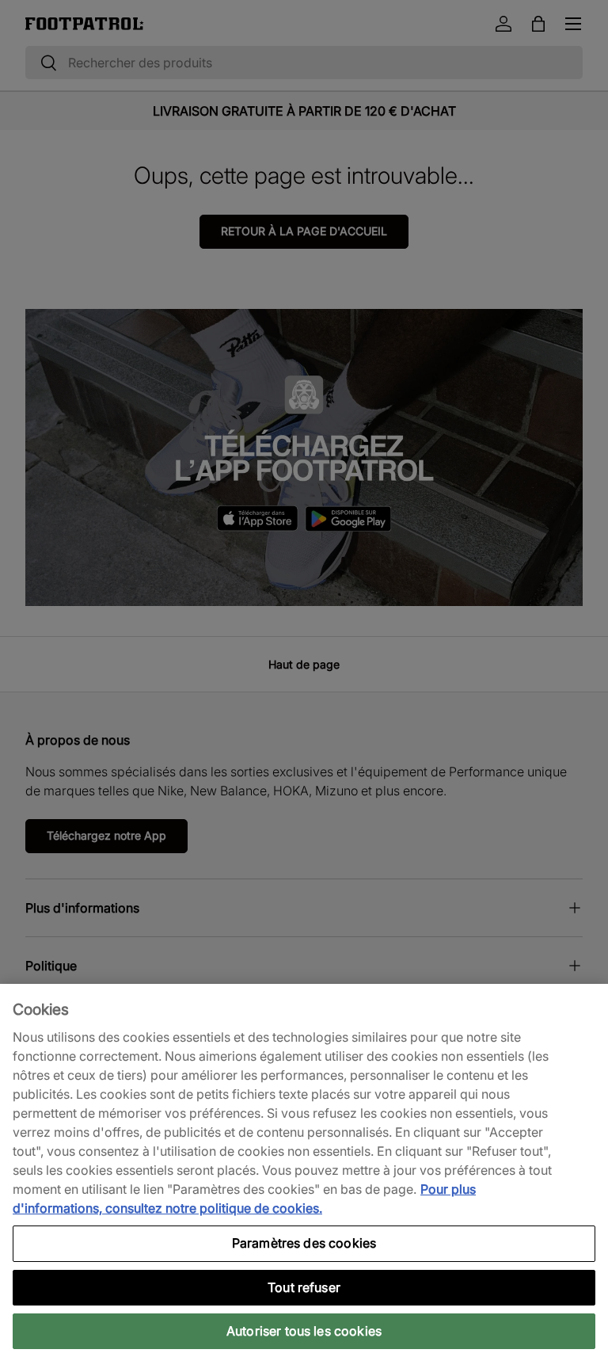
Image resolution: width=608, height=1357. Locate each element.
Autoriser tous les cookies (304, 1331)
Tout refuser (304, 1287)
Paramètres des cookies (304, 1243)
